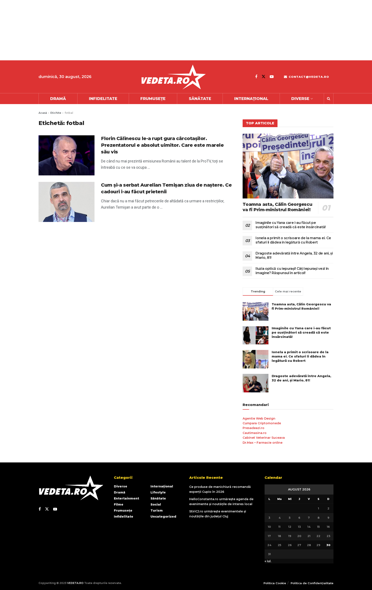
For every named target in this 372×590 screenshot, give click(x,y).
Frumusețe (153, 98)
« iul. (268, 561)
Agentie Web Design (259, 418)
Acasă (43, 112)
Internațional (251, 98)
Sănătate (200, 98)
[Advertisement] (129, 30)
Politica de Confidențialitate (312, 583)
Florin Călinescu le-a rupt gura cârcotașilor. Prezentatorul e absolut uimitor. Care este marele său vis (162, 145)
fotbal (69, 112)
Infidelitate (103, 98)
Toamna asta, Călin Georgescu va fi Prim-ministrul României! (277, 207)
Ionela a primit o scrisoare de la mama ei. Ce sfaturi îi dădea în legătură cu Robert (293, 240)
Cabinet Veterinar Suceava (264, 438)
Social (155, 504)
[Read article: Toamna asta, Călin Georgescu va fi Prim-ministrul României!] (288, 166)
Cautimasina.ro (255, 433)
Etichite (55, 112)
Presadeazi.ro (253, 428)
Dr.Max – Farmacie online (262, 443)
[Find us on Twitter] (263, 76)
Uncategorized (163, 516)
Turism (156, 510)
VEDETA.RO (75, 583)
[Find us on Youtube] (272, 76)
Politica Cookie (275, 583)
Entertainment (126, 498)
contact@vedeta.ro (308, 76)
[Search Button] (328, 98)
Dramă (58, 98)
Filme (118, 504)
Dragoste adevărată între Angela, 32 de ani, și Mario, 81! (301, 378)
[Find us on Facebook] (256, 76)
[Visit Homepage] (173, 76)
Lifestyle (158, 492)
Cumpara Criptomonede (262, 423)
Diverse (300, 98)
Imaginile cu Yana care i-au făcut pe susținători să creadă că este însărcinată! (291, 225)
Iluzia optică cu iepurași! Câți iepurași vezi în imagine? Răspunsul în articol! (292, 271)
